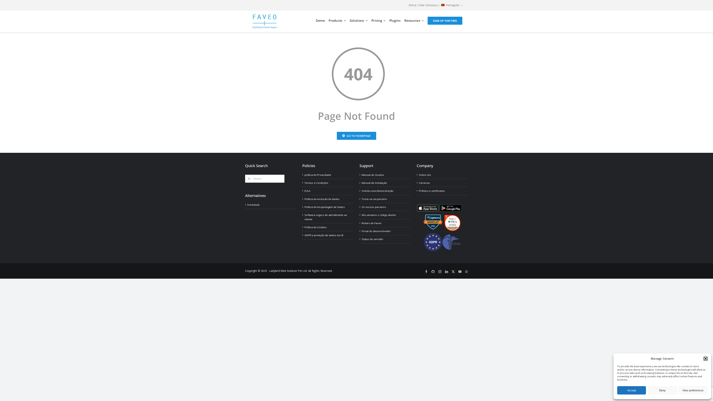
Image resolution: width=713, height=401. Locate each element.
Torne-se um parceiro (374, 199)
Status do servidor (372, 239)
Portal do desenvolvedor (376, 231)
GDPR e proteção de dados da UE (324, 235)
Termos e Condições (316, 183)
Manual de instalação (374, 183)
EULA (307, 191)
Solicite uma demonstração (377, 191)
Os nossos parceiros (374, 207)
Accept (631, 390)
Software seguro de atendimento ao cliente (326, 217)
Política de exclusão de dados (322, 199)
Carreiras (424, 183)
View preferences (693, 390)
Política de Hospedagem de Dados (325, 207)
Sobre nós (425, 175)
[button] (705, 359)
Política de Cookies (316, 227)
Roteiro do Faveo (372, 223)
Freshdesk (253, 204)
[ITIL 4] (452, 216)
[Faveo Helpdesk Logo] (265, 16)
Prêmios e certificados (432, 191)
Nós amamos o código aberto (379, 215)
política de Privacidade (318, 175)
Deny (662, 390)
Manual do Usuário (373, 175)
